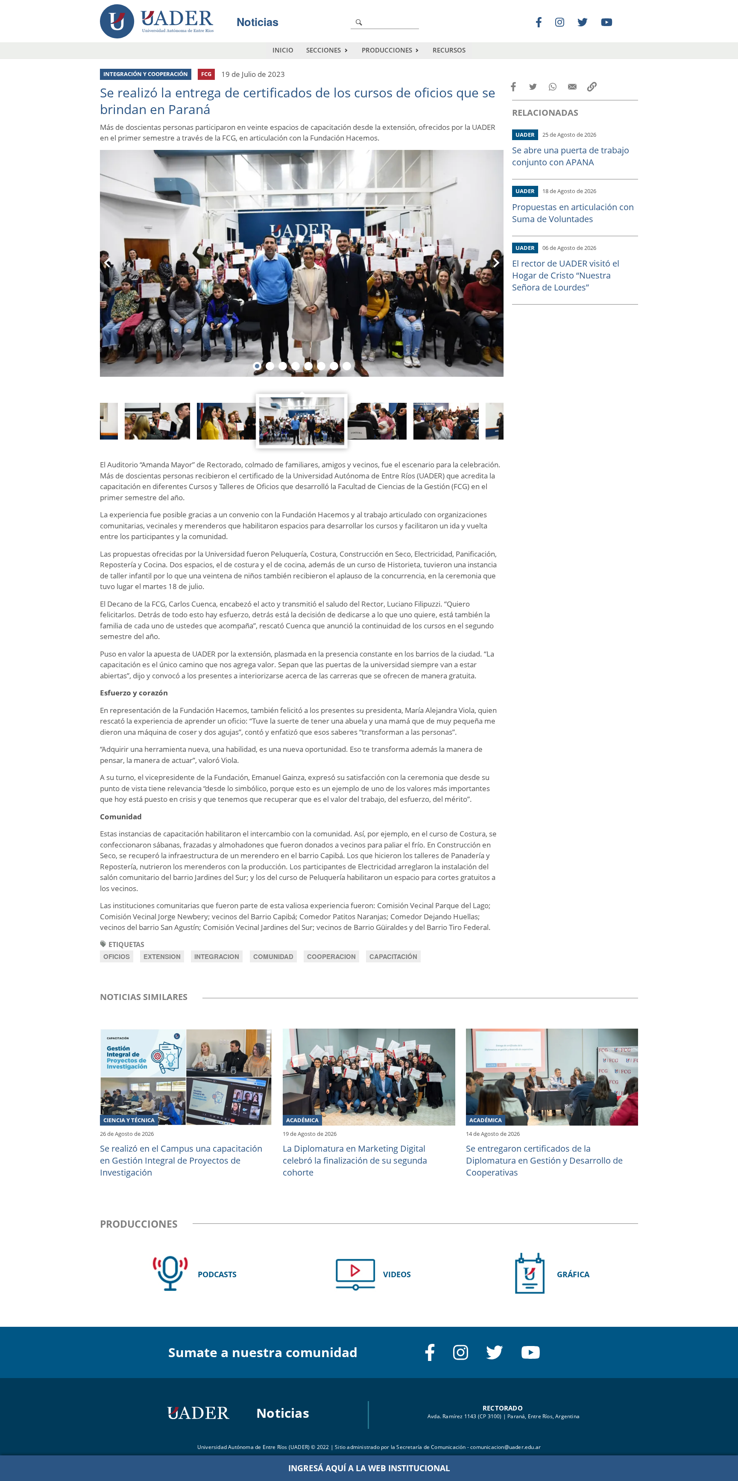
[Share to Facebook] (513, 87)
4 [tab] (295, 366)
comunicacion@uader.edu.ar (505, 1447)
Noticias (257, 21)
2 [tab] (270, 366)
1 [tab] (257, 366)
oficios (116, 956)
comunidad (273, 956)
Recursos (449, 50)
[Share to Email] (572, 87)
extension (162, 956)
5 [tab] (308, 366)
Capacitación (393, 956)
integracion (216, 956)
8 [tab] (347, 366)
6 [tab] (321, 366)
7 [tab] (334, 366)
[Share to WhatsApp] (552, 87)
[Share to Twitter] (533, 87)
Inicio (282, 50)
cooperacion (331, 956)
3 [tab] (282, 366)
